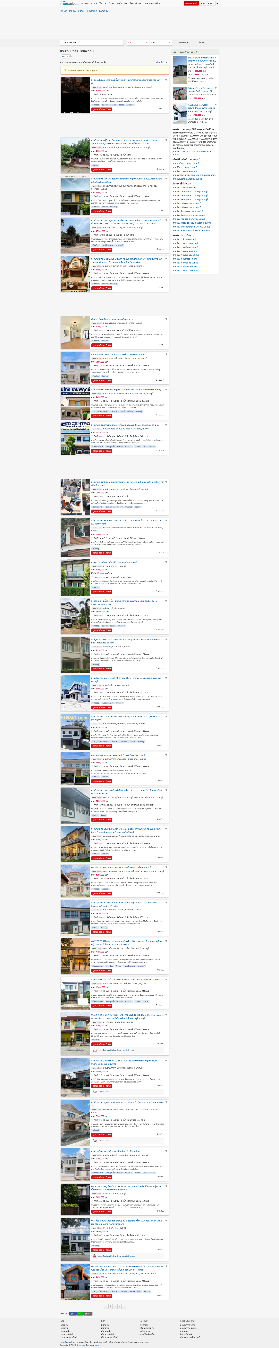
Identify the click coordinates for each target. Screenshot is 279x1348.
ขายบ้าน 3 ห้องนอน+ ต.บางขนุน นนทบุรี (190, 199)
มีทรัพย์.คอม (65, 1342)
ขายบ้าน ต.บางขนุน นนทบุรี (185, 171)
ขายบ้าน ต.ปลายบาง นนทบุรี (185, 267)
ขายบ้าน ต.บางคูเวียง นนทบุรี (185, 259)
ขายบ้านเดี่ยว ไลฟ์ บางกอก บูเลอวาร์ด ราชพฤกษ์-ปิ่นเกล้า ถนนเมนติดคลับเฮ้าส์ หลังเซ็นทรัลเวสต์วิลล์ (126, 180)
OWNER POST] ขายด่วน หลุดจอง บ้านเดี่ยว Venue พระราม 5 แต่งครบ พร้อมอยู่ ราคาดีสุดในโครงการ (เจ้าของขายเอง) (126, 943)
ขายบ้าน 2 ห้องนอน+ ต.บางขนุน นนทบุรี (190, 195)
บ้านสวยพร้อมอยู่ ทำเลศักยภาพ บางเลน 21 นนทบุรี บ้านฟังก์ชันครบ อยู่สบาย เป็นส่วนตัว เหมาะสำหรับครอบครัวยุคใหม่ (126, 1188)
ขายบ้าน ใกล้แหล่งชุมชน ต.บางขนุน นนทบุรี (191, 231)
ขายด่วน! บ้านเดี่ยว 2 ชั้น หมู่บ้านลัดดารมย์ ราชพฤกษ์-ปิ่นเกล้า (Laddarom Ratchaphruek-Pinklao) (124, 602)
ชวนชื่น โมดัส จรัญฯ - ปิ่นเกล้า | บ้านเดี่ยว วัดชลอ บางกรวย (118, 354)
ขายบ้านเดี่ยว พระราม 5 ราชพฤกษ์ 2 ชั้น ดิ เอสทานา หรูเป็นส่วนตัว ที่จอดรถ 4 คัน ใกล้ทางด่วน (126, 522)
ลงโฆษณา (122, 3)
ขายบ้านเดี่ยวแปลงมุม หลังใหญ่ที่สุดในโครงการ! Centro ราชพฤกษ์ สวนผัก (125, 425)
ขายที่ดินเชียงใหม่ (147, 1334)
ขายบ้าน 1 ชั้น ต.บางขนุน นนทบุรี (187, 203)
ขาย (93, 3)
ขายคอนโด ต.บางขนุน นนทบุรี (186, 163)
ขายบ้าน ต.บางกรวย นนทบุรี (185, 243)
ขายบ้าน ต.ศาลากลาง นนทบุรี (185, 271)
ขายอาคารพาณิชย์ (69, 1337)
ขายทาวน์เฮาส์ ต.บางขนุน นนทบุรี (187, 179)
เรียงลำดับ (160, 62)
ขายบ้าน (72, 11)
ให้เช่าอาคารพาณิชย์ (109, 1337)
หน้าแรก (84, 3)
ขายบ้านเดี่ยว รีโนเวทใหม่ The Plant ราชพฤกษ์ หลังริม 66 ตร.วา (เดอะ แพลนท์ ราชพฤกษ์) (126, 718)
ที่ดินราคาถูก (145, 1331)
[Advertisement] (139, 26)
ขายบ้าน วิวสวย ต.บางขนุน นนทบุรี (188, 211)
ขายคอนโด (65, 1331)
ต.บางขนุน (103, 11)
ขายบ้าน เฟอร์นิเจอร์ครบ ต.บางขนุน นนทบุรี (192, 223)
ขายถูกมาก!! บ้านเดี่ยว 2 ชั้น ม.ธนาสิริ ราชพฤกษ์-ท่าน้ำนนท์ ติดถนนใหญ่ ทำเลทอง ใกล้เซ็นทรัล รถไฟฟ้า (125, 641)
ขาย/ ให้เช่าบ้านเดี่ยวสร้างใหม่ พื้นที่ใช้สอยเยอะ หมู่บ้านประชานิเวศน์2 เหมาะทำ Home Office (202, 59)
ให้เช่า (101, 3)
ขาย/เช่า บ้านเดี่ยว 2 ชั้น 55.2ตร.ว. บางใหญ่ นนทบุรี (114, 562)
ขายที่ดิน (64, 1325)
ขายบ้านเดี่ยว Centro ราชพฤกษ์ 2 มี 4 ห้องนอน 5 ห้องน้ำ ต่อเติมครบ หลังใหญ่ (126, 390)
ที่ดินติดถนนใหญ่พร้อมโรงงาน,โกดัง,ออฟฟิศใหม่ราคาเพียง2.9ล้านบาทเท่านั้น (201, 106)
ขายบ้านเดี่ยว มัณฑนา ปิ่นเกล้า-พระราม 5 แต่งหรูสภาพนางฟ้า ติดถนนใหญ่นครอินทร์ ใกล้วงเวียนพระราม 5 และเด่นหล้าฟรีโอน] (126, 830)
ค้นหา (111, 3)
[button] (138, 43)
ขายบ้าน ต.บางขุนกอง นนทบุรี (186, 255)
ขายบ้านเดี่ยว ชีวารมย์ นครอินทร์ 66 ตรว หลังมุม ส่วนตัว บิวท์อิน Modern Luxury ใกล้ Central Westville (124, 904)
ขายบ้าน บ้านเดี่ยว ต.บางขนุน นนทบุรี (189, 215)
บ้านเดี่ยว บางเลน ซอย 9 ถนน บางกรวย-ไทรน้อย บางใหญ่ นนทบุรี (121, 867)
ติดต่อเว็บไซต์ (186, 1334)
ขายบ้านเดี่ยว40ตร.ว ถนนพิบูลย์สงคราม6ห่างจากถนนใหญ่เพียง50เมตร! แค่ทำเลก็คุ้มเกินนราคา (127, 483)
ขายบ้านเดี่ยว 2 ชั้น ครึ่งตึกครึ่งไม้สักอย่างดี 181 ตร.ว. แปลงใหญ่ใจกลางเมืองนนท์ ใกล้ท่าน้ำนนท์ (126, 792)
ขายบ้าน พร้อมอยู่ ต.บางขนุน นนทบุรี (189, 219)
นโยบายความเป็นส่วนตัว (190, 1337)
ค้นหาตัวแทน (136, 3)
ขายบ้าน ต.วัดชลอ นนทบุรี (184, 239)
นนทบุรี (81, 11)
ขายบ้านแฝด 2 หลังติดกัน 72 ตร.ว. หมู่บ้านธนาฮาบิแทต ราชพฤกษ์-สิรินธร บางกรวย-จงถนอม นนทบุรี (124, 1062)
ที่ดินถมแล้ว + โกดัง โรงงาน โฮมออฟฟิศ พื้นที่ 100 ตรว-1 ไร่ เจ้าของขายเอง (202, 89)
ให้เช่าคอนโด (106, 1331)
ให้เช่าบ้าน (105, 1328)
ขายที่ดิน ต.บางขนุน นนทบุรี (185, 167)
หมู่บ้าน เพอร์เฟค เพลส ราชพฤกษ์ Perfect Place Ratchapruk (118, 755)
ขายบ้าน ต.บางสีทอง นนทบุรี (185, 247)
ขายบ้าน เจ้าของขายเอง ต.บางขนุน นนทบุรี (191, 227)
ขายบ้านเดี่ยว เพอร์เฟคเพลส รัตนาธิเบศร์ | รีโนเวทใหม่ (115, 1151)
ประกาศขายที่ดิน (147, 1328)
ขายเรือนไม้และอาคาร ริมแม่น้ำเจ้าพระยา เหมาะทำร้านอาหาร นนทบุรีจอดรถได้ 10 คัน (126, 81)
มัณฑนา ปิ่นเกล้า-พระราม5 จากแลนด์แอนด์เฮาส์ (112, 319)
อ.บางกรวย (92, 11)
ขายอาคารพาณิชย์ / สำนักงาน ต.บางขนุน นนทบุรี (194, 175)
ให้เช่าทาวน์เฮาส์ (107, 1334)
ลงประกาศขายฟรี (187, 1325)
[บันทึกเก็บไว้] (166, 80)
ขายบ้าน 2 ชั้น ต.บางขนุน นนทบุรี (187, 207)
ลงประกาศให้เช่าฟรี (188, 1328)
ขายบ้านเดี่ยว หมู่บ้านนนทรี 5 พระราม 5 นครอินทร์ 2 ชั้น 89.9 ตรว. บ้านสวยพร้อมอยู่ (127, 1104)
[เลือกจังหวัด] (62, 43)
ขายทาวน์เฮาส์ (67, 1334)
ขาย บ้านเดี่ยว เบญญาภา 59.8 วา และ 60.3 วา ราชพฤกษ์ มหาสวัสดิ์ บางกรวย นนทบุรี (126, 679)
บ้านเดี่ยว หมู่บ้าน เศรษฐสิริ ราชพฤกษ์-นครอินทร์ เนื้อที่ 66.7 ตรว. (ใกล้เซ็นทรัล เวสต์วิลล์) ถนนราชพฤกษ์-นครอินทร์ (126, 1222)
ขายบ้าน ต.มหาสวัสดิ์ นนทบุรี (185, 263)
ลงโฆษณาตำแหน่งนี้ (82, 71)
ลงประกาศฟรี (151, 3)
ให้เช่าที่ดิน (105, 1325)
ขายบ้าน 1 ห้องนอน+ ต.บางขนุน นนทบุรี (190, 191)
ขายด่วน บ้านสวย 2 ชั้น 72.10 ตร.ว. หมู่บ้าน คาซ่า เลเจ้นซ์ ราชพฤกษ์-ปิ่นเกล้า (125, 979)
